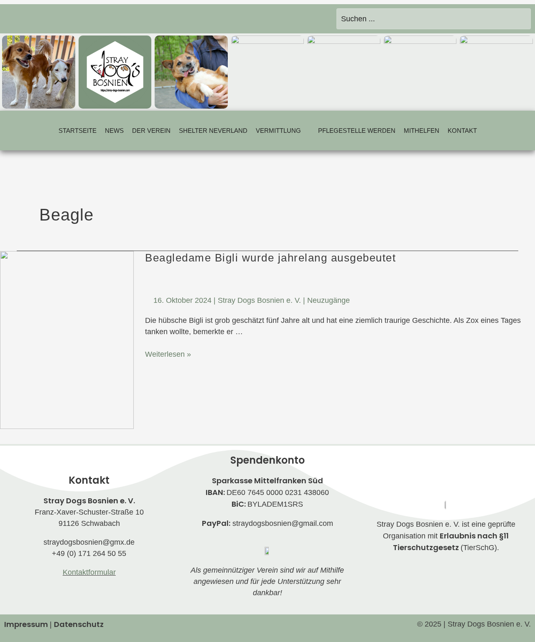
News (114, 130)
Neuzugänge (328, 300)
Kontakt (462, 130)
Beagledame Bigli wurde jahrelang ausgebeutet (270, 257)
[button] (283, 130)
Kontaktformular (89, 572)
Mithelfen (421, 130)
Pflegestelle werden (356, 130)
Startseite (78, 130)
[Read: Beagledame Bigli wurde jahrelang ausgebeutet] (67, 339)
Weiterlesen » (168, 353)
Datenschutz (79, 624)
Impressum (26, 624)
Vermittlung (278, 130)
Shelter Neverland (213, 130)
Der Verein (151, 130)
